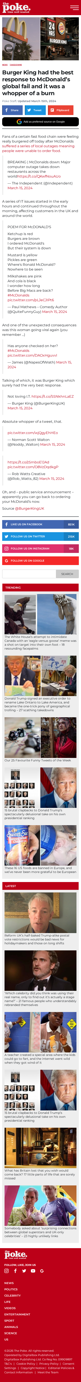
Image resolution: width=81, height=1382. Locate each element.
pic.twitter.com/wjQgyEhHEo (33, 433)
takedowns (16, 65)
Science (10, 1333)
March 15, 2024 (20, 188)
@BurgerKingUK (29, 508)
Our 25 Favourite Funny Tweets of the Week (38, 760)
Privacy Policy (49, 1363)
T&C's (8, 1363)
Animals (11, 1327)
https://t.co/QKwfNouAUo (39, 176)
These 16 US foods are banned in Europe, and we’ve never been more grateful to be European (40, 870)
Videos (10, 1308)
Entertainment (17, 1314)
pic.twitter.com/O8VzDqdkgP (33, 467)
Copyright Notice (33, 1368)
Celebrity (12, 1295)
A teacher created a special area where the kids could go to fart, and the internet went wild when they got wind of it (40, 1059)
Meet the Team (48, 1372)
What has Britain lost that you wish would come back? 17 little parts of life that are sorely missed (40, 1174)
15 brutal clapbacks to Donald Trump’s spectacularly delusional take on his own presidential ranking (35, 814)
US (6, 1339)
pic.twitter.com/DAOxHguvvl (32, 355)
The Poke (27, 7)
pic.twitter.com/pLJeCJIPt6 (31, 300)
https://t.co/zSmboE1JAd (28, 462)
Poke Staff (9, 101)
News (5, 65)
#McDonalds (18, 295)
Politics (10, 1289)
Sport (9, 1320)
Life (7, 1302)
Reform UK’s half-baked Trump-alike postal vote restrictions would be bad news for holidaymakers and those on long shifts (37, 939)
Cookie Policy (25, 1363)
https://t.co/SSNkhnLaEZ (53, 396)
